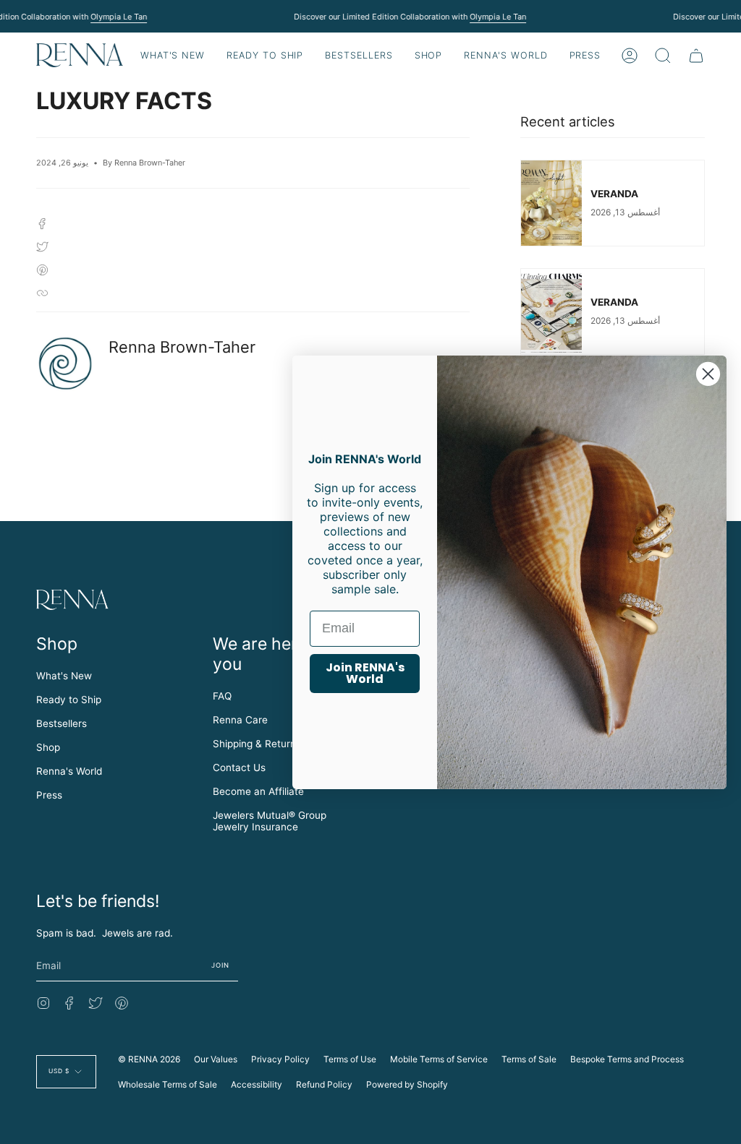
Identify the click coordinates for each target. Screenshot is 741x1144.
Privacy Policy (280, 1059)
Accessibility (256, 1084)
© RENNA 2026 (149, 1059)
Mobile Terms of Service (439, 1059)
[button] (265, 55)
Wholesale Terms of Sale (167, 1084)
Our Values (215, 1059)
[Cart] (696, 55)
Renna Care (240, 720)
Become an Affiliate (258, 791)
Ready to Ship (68, 699)
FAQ (222, 696)
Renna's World (69, 771)
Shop (48, 747)
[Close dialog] (708, 373)
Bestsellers (61, 723)
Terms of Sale (528, 1059)
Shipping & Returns (257, 743)
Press (49, 795)
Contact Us (239, 767)
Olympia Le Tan (118, 17)
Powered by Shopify (407, 1084)
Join (220, 965)
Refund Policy (324, 1084)
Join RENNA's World (365, 673)
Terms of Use (349, 1059)
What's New (64, 675)
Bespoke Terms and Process (627, 1059)
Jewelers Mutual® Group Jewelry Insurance (269, 821)
